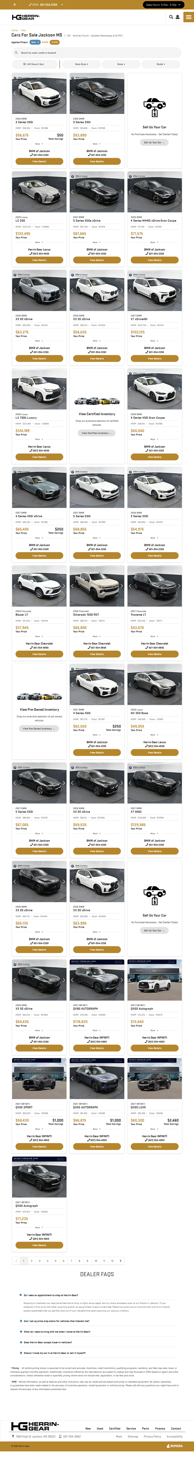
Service (131, 1428)
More (37, 144)
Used (100, 1428)
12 (112, 1260)
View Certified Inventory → (97, 433)
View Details (39, 161)
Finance (160, 1428)
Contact (176, 1428)
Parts (145, 1428)
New (88, 1428)
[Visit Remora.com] (175, 1446)
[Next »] (120, 1261)
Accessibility (175, 1436)
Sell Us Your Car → (154, 142)
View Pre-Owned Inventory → (39, 728)
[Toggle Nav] (188, 17)
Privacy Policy (152, 1436)
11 (104, 1260)
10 (96, 1260)
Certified (114, 1428)
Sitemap (133, 1436)
